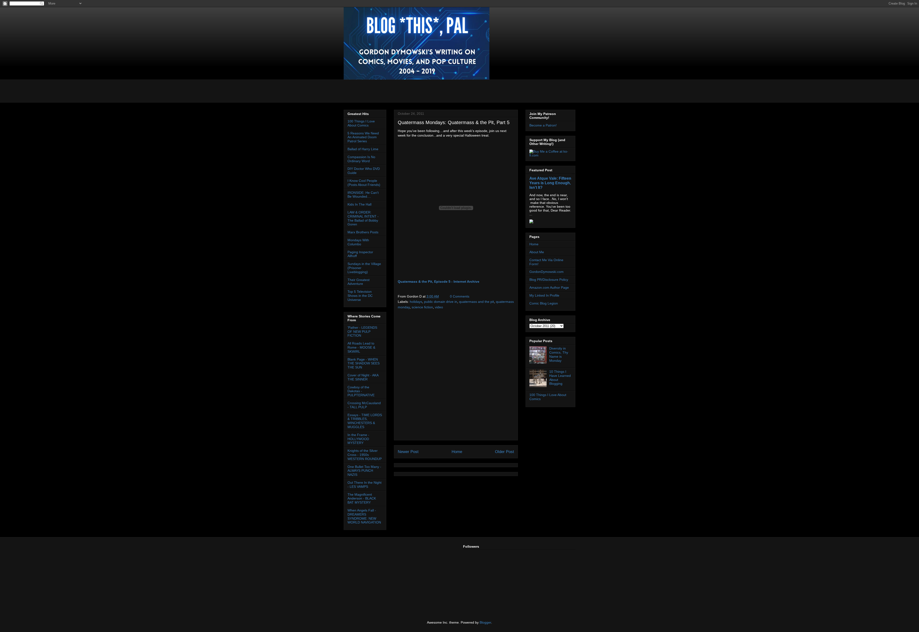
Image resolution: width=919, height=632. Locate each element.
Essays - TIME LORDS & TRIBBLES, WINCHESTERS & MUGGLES (364, 421)
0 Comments (459, 296)
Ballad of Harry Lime (362, 149)
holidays (416, 302)
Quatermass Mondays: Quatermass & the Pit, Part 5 (454, 122)
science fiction (422, 307)
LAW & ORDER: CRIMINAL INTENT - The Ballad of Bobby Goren (363, 218)
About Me (536, 252)
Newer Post (408, 451)
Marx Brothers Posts (362, 232)
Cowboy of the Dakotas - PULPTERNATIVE (361, 391)
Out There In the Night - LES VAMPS (364, 484)
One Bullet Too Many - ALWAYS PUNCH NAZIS (364, 471)
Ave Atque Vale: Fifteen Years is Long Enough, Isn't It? (550, 183)
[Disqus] (456, 376)
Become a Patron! (543, 125)
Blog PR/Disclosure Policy (548, 280)
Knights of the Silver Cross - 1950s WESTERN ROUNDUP (364, 455)
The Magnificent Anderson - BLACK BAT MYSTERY (361, 499)
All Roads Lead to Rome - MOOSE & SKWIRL (361, 347)
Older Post (504, 451)
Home (457, 451)
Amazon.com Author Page (549, 287)
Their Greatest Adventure (358, 282)
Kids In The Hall (359, 204)
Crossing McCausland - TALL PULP (364, 405)
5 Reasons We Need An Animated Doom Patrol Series (363, 137)
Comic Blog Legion (543, 303)
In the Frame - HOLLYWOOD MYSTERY (358, 439)
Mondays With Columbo (358, 242)
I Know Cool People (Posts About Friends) (363, 183)
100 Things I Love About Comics (361, 123)
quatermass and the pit (476, 302)
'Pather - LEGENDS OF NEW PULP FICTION (362, 332)
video (439, 307)
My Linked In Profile (544, 295)
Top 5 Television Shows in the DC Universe (360, 296)
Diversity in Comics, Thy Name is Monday (558, 354)
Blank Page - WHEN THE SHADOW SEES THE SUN (363, 363)
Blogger (485, 622)
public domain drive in (440, 302)
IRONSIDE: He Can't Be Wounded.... (363, 195)
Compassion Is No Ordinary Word (361, 159)
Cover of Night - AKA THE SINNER (362, 377)
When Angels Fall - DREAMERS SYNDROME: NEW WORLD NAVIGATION (364, 516)
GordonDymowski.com (546, 272)
